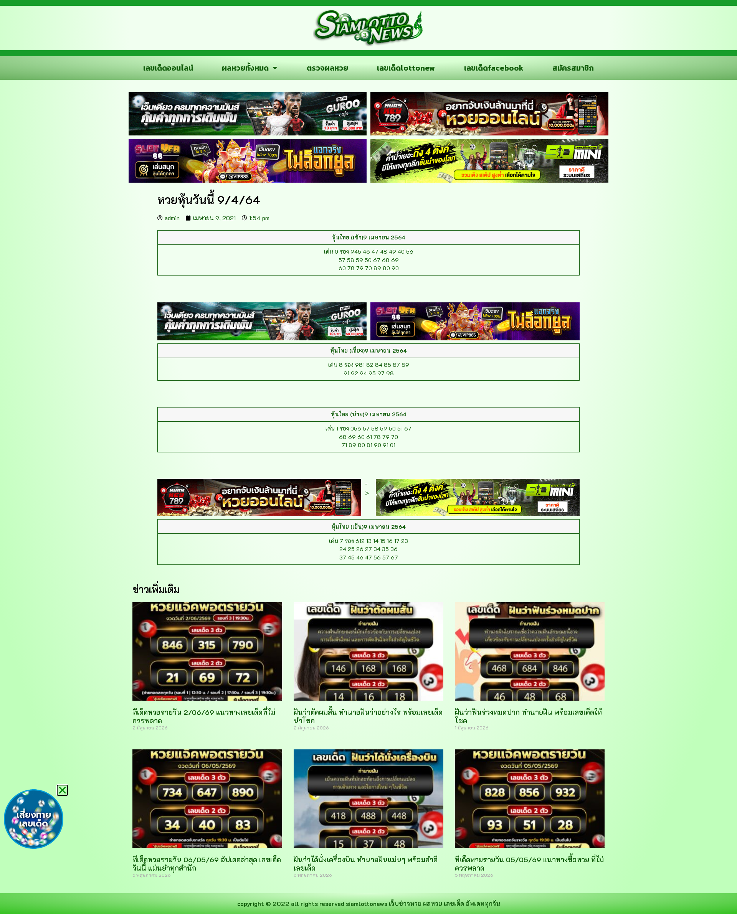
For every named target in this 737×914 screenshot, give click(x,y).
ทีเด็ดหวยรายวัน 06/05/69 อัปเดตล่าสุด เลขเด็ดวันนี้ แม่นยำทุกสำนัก (206, 864)
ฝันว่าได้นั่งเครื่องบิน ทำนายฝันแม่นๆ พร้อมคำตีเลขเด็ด (366, 864)
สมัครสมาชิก (573, 68)
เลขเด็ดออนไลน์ (168, 68)
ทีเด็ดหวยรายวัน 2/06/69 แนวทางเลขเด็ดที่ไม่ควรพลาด (203, 716)
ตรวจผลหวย (327, 68)
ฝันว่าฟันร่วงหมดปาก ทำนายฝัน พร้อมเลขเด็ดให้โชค (528, 716)
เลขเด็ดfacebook (494, 68)
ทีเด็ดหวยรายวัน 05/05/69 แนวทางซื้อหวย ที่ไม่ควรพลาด (529, 864)
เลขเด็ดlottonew (406, 68)
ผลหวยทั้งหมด (245, 68)
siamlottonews (366, 903)
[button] (62, 790)
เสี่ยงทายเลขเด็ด (34, 819)
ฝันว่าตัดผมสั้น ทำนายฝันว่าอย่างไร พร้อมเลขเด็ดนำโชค (368, 716)
